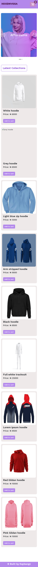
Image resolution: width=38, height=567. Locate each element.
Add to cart (9, 121)
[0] (33, 4)
